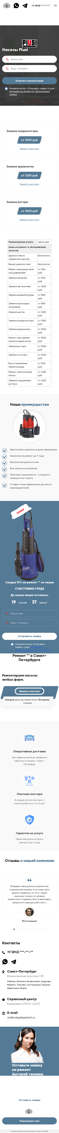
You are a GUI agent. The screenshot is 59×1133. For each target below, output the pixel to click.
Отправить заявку (29, 636)
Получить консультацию (30, 80)
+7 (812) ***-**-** (41, 5)
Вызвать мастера (29, 691)
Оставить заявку (29, 1100)
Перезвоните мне (30, 1120)
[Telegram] (25, 5)
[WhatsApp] (17, 5)
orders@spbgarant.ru (21, 1017)
